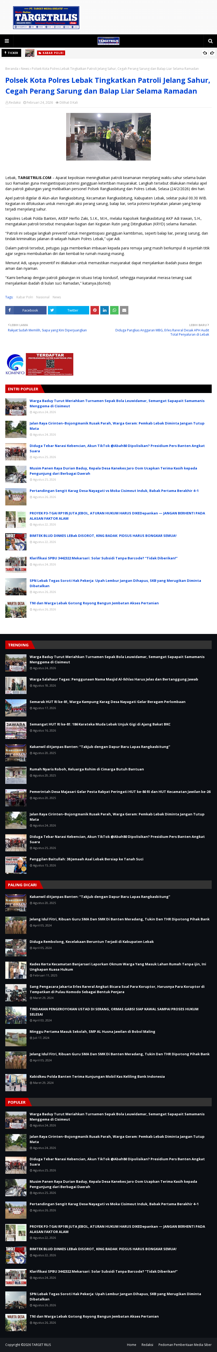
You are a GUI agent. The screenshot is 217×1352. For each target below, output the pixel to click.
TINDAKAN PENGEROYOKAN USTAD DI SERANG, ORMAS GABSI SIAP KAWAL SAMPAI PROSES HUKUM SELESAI (114, 1012)
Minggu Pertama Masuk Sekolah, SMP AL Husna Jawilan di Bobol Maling (92, 1031)
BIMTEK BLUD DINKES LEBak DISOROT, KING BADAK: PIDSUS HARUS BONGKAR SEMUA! (103, 535)
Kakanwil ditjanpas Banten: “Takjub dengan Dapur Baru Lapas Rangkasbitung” (100, 746)
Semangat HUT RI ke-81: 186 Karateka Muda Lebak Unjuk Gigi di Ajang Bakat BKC (100, 724)
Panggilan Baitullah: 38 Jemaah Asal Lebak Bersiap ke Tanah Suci (86, 859)
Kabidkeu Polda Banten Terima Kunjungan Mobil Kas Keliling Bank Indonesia (97, 1076)
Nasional (42, 297)
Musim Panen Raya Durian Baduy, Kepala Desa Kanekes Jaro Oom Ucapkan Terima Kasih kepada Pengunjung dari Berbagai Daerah (113, 471)
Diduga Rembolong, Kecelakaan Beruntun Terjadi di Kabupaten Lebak (92, 941)
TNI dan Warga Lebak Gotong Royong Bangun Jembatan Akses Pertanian (94, 603)
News (25, 68)
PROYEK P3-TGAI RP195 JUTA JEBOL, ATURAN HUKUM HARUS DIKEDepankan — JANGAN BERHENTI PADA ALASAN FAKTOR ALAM (117, 516)
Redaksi (15, 102)
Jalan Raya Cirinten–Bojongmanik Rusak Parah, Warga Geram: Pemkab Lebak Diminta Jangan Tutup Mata (117, 426)
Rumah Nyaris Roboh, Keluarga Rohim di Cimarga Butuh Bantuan (87, 769)
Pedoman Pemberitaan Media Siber (185, 1344)
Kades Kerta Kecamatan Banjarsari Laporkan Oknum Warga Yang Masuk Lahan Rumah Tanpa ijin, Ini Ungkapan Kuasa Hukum (118, 967)
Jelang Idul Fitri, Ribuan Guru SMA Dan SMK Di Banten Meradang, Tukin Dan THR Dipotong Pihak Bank (120, 919)
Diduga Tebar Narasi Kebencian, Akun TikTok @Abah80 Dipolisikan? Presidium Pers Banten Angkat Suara (117, 448)
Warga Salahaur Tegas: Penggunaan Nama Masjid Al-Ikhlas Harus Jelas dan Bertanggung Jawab (114, 679)
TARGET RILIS (41, 1344)
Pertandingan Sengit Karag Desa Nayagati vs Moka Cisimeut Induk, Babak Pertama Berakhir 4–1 (114, 490)
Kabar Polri (24, 297)
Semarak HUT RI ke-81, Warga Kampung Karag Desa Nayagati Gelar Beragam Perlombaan (108, 701)
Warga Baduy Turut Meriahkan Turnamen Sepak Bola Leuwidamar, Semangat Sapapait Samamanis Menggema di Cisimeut (117, 403)
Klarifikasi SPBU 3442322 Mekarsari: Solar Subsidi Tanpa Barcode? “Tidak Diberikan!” (104, 558)
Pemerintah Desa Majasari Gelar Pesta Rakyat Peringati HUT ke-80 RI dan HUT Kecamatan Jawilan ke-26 (120, 791)
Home (131, 1344)
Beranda (11, 68)
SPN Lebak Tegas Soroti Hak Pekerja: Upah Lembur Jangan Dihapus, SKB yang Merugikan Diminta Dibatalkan (115, 583)
